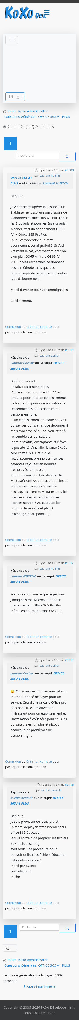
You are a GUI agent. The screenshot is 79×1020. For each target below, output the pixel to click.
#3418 (69, 785)
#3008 (69, 170)
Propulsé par (34, 986)
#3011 (69, 350)
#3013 (69, 660)
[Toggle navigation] (11, 40)
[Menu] (47, 13)
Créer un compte (39, 326)
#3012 (69, 563)
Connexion (13, 326)
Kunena (49, 986)
